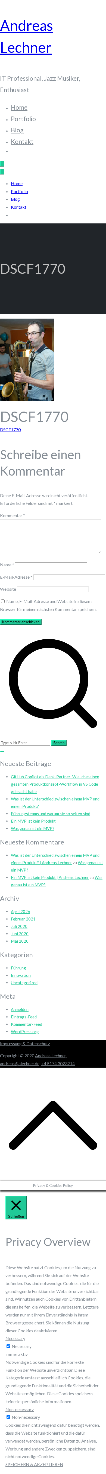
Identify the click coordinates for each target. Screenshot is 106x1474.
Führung (18, 967)
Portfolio (23, 119)
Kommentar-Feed (26, 1024)
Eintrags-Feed (24, 1016)
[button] (2, 751)
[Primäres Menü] (2, 164)
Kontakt (22, 141)
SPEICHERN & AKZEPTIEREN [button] (34, 1464)
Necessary (22, 1346)
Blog (17, 130)
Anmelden (20, 1009)
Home (19, 107)
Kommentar (12, 515)
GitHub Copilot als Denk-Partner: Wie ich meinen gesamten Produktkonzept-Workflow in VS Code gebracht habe (55, 784)
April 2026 (20, 911)
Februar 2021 (23, 918)
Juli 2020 (19, 926)
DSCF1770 (10, 429)
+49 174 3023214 (58, 1063)
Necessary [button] (15, 1338)
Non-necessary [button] (19, 1409)
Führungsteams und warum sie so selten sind (50, 813)
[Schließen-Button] (2, 171)
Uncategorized (24, 982)
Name (7, 564)
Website (8, 589)
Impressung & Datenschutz (25, 1043)
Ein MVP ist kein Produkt (33, 820)
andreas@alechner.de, (20, 1063)
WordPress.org (25, 1031)
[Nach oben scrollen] (53, 1176)
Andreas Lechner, (51, 1055)
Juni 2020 (20, 933)
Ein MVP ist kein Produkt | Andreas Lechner (50, 877)
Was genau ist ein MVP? (32, 828)
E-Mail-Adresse (16, 576)
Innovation (21, 975)
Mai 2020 (20, 941)
